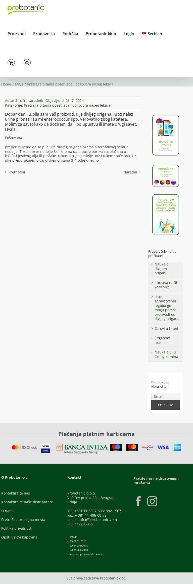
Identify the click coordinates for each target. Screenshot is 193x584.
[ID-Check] (24, 446)
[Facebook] (138, 501)
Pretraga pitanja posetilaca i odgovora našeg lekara (67, 105)
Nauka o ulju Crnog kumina (166, 354)
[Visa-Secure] (45, 445)
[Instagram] (152, 501)
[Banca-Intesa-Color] (82, 445)
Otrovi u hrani (166, 328)
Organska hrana (163, 340)
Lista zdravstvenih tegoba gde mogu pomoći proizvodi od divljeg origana (167, 307)
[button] (27, 62)
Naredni (130, 172)
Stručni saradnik (29, 100)
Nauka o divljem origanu (161, 268)
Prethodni (17, 172)
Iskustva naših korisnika (166, 285)
